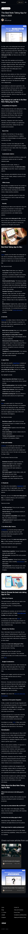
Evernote (3, 320)
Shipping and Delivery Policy (20, 917)
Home (3, 907)
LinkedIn (3, 914)
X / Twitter (4, 912)
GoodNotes (4, 529)
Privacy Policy (17, 912)
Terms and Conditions (18, 909)
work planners (20, 561)
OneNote (3, 445)
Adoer (3, 254)
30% (5, 657)
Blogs (3, 909)
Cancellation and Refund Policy (20, 914)
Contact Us (16, 907)
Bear (2, 403)
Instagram (4, 917)
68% (19, 618)
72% (14, 722)
